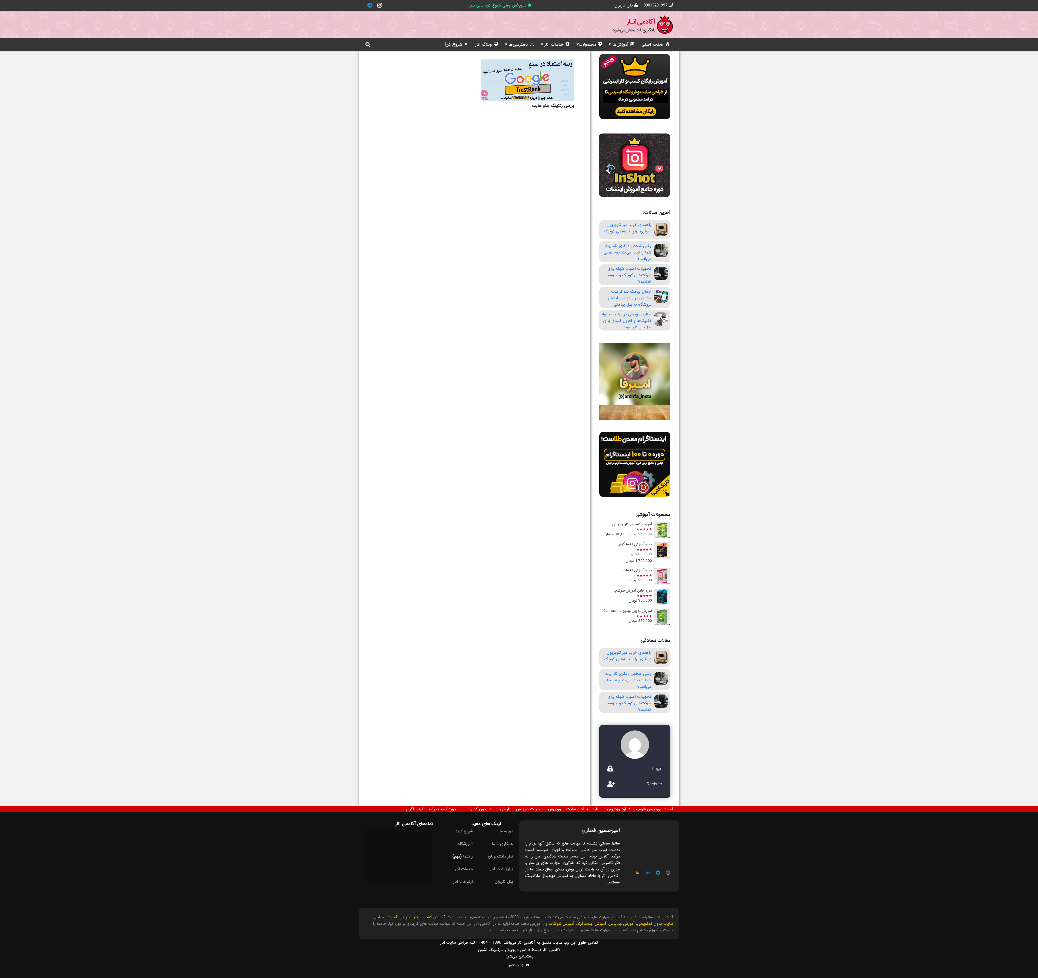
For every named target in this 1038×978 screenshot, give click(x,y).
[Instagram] (379, 5)
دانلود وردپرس (618, 809)
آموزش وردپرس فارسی (654, 809)
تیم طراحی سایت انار (457, 942)
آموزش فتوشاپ (561, 923)
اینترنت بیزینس (529, 809)
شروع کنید (464, 831)
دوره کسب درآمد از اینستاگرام (431, 809)
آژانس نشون (516, 965)
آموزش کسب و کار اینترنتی (422, 917)
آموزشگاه (465, 844)
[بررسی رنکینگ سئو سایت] (527, 80)
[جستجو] (367, 44)
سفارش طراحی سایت (583, 809)
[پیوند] (643, 24)
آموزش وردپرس (622, 923)
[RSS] (638, 873)
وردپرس (554, 809)
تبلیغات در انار (501, 869)
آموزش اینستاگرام (591, 923)
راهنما (468, 856)
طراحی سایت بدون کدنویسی (487, 809)
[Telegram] (370, 5)
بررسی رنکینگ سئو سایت (553, 105)
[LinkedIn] (648, 873)
